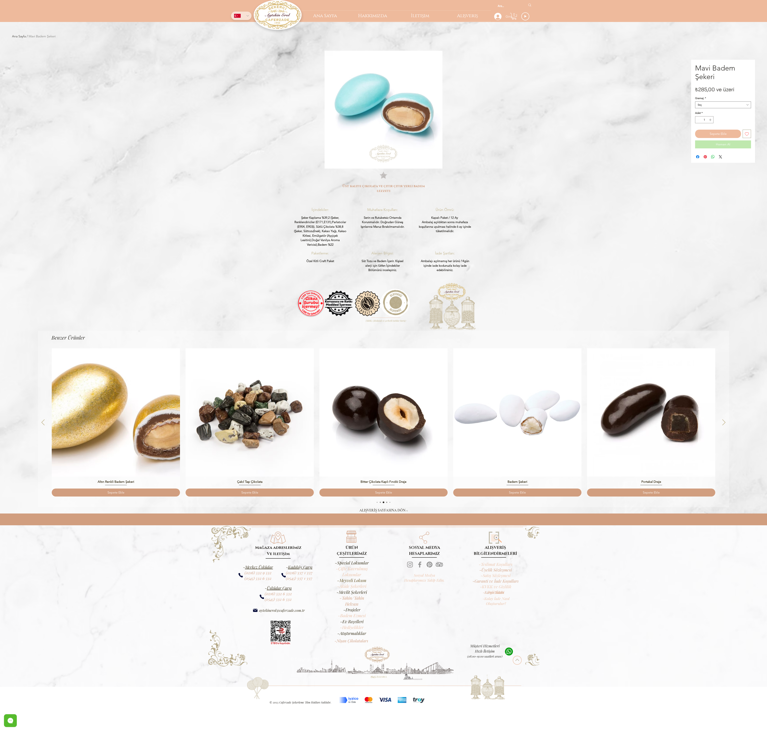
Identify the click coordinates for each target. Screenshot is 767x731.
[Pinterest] (429, 591)
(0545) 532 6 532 (257, 604)
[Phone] (283, 601)
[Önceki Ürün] (43, 449)
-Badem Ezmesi (352, 642)
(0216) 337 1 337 (299, 599)
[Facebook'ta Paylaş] (697, 156)
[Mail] (255, 636)
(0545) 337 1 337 (299, 604)
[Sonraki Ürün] (724, 449)
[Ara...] (530, 5)
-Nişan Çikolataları (351, 667)
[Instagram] (410, 591)
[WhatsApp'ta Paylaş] (712, 156)
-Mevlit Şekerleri (352, 618)
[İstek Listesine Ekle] (747, 134)
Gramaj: (700, 98)
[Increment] (710, 119)
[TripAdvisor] (439, 591)
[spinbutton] (704, 119)
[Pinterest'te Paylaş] (705, 156)
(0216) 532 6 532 (278, 620)
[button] (514, 16)
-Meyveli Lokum (351, 607)
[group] (383, 449)
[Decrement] (698, 119)
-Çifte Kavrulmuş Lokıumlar (352, 598)
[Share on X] (720, 156)
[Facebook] (420, 591)
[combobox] (723, 104)
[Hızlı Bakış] (116, 439)
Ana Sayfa (19, 36)
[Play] (525, 16)
